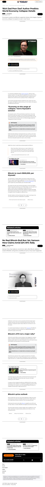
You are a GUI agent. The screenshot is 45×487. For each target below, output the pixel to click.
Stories (3, 465)
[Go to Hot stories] (35, 122)
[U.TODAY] (22, 2)
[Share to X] (38, 14)
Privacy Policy (13, 484)
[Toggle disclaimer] (9, 59)
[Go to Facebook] (32, 460)
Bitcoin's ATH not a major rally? (14, 296)
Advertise (4, 471)
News (4, 13)
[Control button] (41, 14)
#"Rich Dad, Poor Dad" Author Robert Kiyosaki (17, 199)
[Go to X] (23, 460)
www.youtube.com (17, 56)
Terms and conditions (6, 484)
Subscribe (9, 455)
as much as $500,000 (29, 181)
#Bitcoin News (30, 199)
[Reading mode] (21, 205)
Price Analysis (5, 467)
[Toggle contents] (19, 205)
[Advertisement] (22, 29)
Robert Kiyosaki (24, 93)
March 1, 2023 (26, 154)
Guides (3, 469)
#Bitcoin (10, 413)
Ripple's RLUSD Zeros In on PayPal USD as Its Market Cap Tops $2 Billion (22, 130)
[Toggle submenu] (42, 464)
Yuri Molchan (9, 13)
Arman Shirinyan (27, 448)
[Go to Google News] (13, 64)
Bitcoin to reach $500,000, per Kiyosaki (15, 70)
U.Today (15, 287)
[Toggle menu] (4, 2)
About (3, 472)
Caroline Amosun (11, 235)
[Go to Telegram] (40, 460)
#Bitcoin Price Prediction (18, 413)
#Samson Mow (28, 413)
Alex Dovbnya (23, 372)
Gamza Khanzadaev (28, 235)
